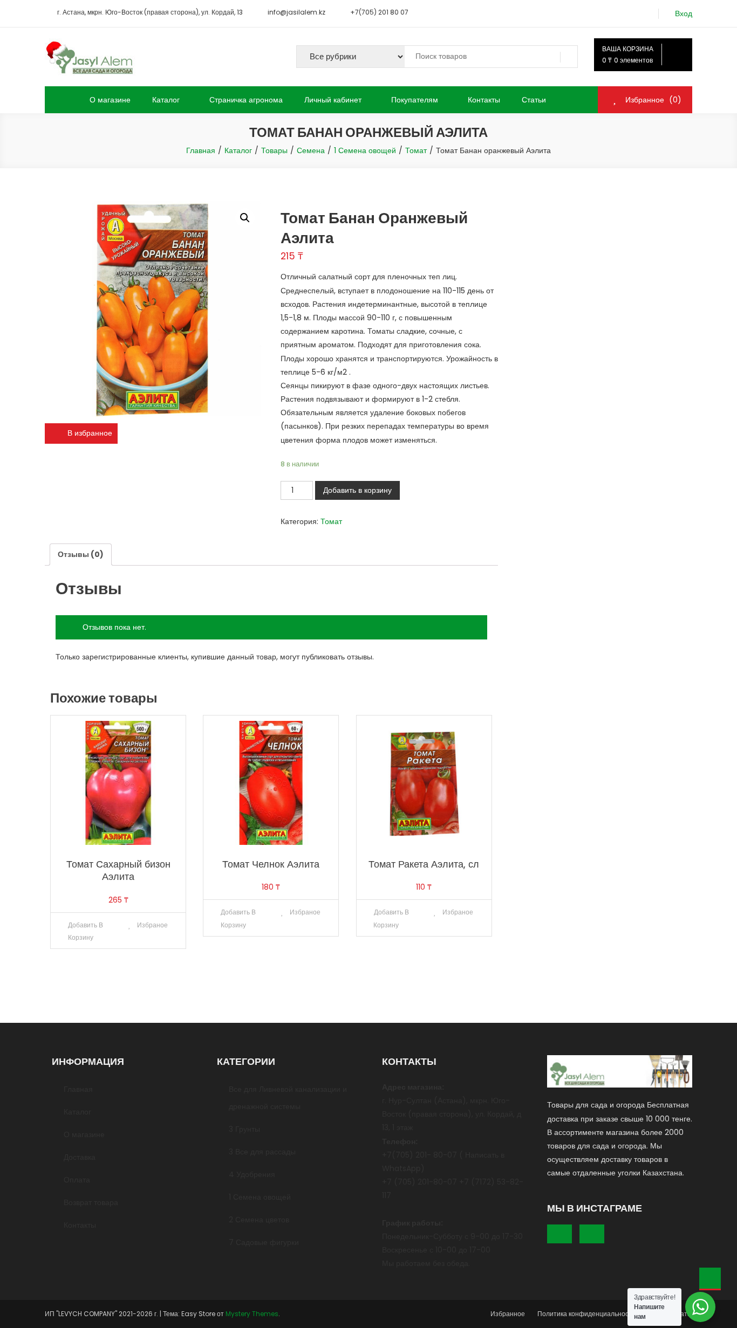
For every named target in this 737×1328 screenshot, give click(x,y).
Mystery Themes (252, 1313)
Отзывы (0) (81, 554)
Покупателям (414, 99)
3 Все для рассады (262, 1151)
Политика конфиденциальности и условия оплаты (614, 1313)
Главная (78, 1089)
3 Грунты (244, 1129)
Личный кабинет (332, 99)
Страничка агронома (246, 99)
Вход (683, 14)
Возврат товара (91, 1202)
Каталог (166, 99)
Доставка (79, 1157)
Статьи (534, 99)
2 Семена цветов (259, 1219)
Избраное (151, 925)
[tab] (81, 554)
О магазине (110, 99)
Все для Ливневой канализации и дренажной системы (288, 1098)
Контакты (484, 99)
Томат (331, 521)
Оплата (77, 1179)
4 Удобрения (252, 1174)
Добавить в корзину (357, 490)
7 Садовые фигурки (264, 1242)
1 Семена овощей (260, 1197)
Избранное (507, 1313)
